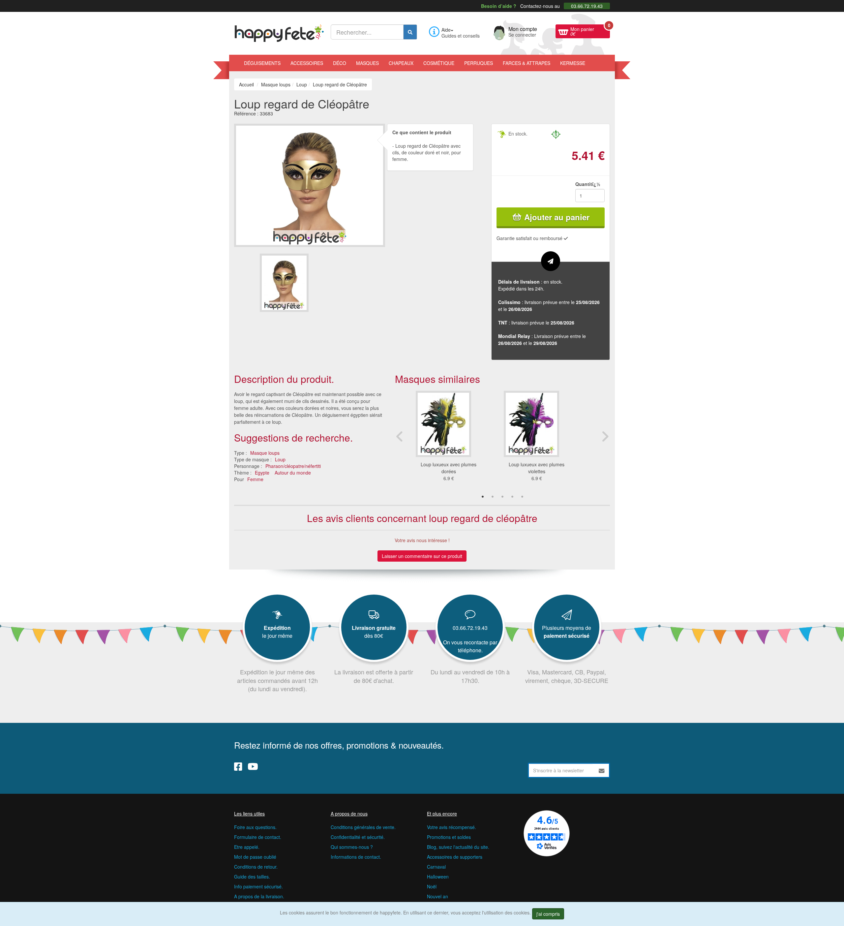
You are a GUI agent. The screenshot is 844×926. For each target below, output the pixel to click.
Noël (432, 886)
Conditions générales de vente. (363, 827)
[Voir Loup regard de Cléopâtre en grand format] (309, 184)
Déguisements (262, 63)
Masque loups (265, 452)
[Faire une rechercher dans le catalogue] (410, 32)
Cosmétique (438, 63)
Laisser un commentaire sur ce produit (422, 556)
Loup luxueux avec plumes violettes (536, 468)
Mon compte (522, 31)
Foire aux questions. (255, 827)
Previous (400, 436)
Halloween (438, 876)
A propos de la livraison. (259, 896)
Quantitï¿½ (587, 184)
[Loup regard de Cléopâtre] (284, 283)
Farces (526, 63)
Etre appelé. (246, 847)
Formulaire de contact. (257, 837)
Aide (446, 29)
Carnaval (436, 866)
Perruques (478, 63)
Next (605, 436)
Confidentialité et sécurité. (358, 837)
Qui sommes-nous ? (352, 847)
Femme (255, 479)
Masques (367, 63)
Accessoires (306, 63)
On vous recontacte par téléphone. (470, 646)
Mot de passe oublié (255, 856)
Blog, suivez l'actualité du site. (458, 847)
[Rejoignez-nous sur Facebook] (238, 766)
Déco (339, 63)
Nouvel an (437, 896)
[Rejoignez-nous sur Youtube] (253, 766)
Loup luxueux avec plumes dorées (448, 468)
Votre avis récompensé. (451, 827)
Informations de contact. (356, 856)
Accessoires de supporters (454, 856)
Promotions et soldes (449, 837)
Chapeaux (401, 63)
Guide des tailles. (252, 876)
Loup (280, 459)
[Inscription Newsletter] (601, 770)
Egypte (262, 472)
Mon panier (590, 30)
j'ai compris (548, 914)
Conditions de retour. (256, 866)
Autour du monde (293, 472)
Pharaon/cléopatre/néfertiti (293, 466)
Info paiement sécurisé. (258, 886)
